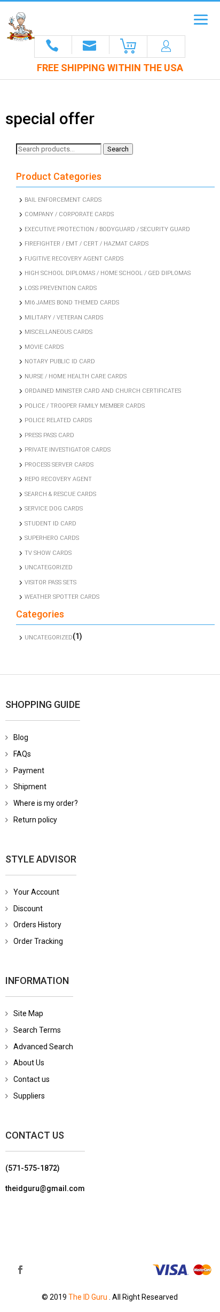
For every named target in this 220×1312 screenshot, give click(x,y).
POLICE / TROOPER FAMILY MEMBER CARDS (85, 405)
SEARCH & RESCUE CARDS (60, 494)
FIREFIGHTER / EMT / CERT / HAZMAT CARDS (86, 243)
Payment (28, 770)
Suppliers (29, 1096)
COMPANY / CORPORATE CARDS (69, 214)
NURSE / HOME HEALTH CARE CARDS (76, 376)
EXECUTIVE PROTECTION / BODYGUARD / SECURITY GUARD (107, 229)
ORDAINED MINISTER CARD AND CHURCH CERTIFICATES (103, 390)
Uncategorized (49, 567)
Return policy (35, 819)
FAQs (22, 754)
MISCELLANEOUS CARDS (58, 332)
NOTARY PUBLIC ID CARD (60, 361)
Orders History (37, 924)
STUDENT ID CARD (50, 523)
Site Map (28, 1013)
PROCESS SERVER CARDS (59, 464)
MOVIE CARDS (44, 347)
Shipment (29, 786)
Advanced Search (43, 1046)
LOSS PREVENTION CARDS (61, 288)
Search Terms (37, 1030)
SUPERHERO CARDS (52, 538)
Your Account (36, 892)
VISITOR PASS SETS (50, 582)
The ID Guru (87, 1297)
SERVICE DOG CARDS (54, 508)
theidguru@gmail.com (45, 1188)
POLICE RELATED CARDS (58, 420)
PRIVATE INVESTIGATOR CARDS (68, 449)
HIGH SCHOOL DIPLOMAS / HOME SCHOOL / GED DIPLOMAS (108, 273)
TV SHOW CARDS (48, 553)
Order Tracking (38, 941)
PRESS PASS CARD (49, 435)
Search (118, 149)
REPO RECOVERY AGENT (58, 479)
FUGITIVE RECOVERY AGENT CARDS (74, 258)
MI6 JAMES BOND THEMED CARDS (72, 302)
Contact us (31, 1079)
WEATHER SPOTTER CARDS (62, 596)
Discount (28, 908)
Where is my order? (45, 803)
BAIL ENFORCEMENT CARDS (63, 199)
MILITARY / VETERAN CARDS (64, 317)
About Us (28, 1062)
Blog (20, 737)
